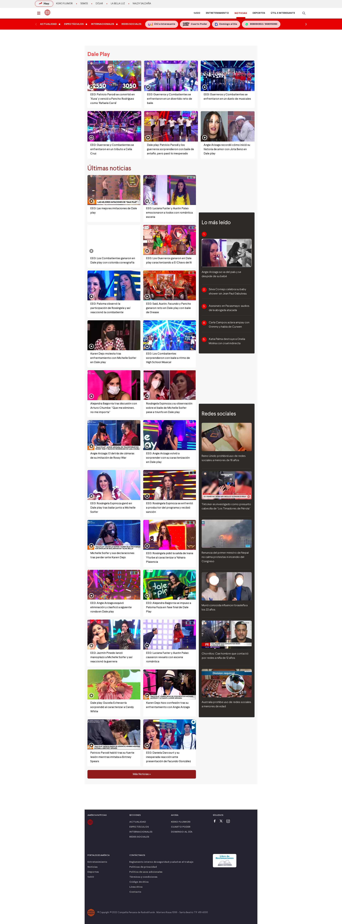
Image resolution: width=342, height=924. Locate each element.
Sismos (84, 4)
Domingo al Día (181, 832)
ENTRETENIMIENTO (217, 13)
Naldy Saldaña (142, 4)
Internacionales (140, 832)
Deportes (93, 872)
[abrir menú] (40, 13)
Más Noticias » (142, 774)
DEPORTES (259, 13)
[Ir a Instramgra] (229, 821)
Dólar (99, 4)
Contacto (135, 892)
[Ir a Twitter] (222, 821)
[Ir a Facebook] (215, 821)
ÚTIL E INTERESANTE (283, 13)
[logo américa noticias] (47, 12)
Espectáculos (139, 827)
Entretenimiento (97, 862)
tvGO (197, 13)
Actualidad (137, 822)
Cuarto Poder (180, 827)
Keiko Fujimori (64, 4)
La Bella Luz (118, 4)
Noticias (92, 867)
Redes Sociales (139, 837)
